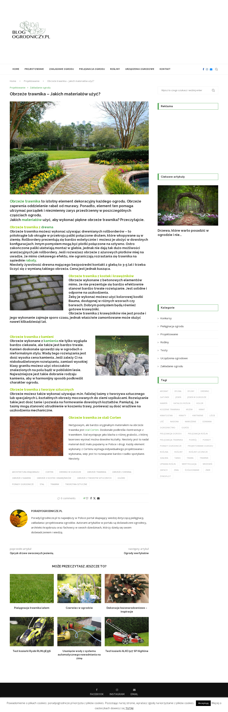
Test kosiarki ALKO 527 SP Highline (126, 651)
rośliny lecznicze (198, 452)
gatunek (164, 397)
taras (177, 458)
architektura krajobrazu (25, 472)
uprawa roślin (168, 464)
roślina (164, 452)
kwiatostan (166, 415)
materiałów (32, 220)
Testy (164, 350)
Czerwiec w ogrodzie (79, 607)
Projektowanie (34, 69)
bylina (178, 391)
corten (49, 472)
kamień (163, 403)
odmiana (207, 421)
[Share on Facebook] (91, 498)
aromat (164, 391)
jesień (178, 397)
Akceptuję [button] (203, 703)
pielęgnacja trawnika (171, 439)
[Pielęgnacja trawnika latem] (32, 588)
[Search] (216, 69)
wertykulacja (189, 464)
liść (162, 421)
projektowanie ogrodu (200, 445)
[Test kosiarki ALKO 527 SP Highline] (127, 631)
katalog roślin (181, 403)
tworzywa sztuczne (76, 484)
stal (42, 484)
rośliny (178, 452)
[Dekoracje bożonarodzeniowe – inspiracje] (127, 588)
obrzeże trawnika (96, 472)
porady (207, 439)
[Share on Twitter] (94, 498)
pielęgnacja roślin (198, 433)
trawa (190, 458)
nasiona (174, 421)
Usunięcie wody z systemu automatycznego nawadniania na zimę (79, 655)
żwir (208, 470)
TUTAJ (129, 708)
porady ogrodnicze (23, 484)
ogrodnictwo (167, 427)
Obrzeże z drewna (121, 472)
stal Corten (92, 429)
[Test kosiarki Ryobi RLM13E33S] (32, 631)
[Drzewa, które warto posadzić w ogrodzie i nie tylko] (188, 205)
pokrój (192, 439)
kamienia (51, 341)
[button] (164, 211)
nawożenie (190, 421)
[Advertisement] (149, 32)
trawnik (54, 484)
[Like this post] (87, 498)
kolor (199, 403)
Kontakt (165, 69)
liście (212, 415)
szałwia (164, 458)
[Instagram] (207, 69)
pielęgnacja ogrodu (171, 433)
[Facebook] (203, 69)
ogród (185, 427)
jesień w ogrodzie (196, 397)
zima (176, 470)
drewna (47, 227)
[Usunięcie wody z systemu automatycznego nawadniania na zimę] (79, 631)
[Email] (211, 69)
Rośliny (115, 69)
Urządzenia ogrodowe (139, 69)
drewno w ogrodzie (70, 472)
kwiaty (182, 415)
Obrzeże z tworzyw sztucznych (94, 478)
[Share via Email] (98, 498)
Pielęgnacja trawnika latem (31, 607)
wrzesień (207, 464)
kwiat (202, 409)
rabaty (31, 260)
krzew (189, 409)
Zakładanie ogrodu (61, 69)
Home (15, 69)
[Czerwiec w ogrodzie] (79, 588)
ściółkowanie (192, 470)
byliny (191, 391)
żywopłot (165, 476)
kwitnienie (197, 415)
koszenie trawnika (170, 409)
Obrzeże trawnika (25, 201)
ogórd (121, 478)
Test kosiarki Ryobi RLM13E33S (32, 651)
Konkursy (166, 318)
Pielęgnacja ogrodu (92, 69)
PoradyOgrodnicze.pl (47, 511)
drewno (205, 391)
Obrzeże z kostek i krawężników (54, 478)
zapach (164, 470)
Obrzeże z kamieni (21, 478)
